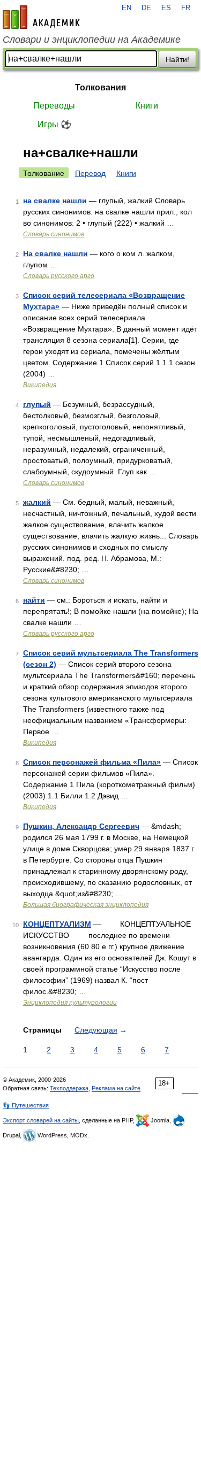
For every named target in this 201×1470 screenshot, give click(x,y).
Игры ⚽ (54, 124)
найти (34, 600)
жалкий (37, 502)
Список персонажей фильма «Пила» (92, 762)
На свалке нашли (55, 253)
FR (185, 8)
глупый (37, 404)
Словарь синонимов (53, 234)
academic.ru (41, 17)
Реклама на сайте (116, 1088)
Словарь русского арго (58, 276)
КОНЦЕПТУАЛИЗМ (57, 924)
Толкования (100, 87)
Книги (147, 105)
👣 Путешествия (26, 1105)
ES (166, 8)
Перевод (90, 173)
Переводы (54, 105)
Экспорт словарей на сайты (41, 1120)
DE (146, 8)
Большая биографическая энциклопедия (85, 905)
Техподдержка (69, 1088)
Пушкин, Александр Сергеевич (81, 826)
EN (126, 8)
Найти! (177, 59)
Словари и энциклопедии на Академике (92, 39)
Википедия (39, 385)
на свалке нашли (55, 200)
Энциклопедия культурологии (70, 1002)
